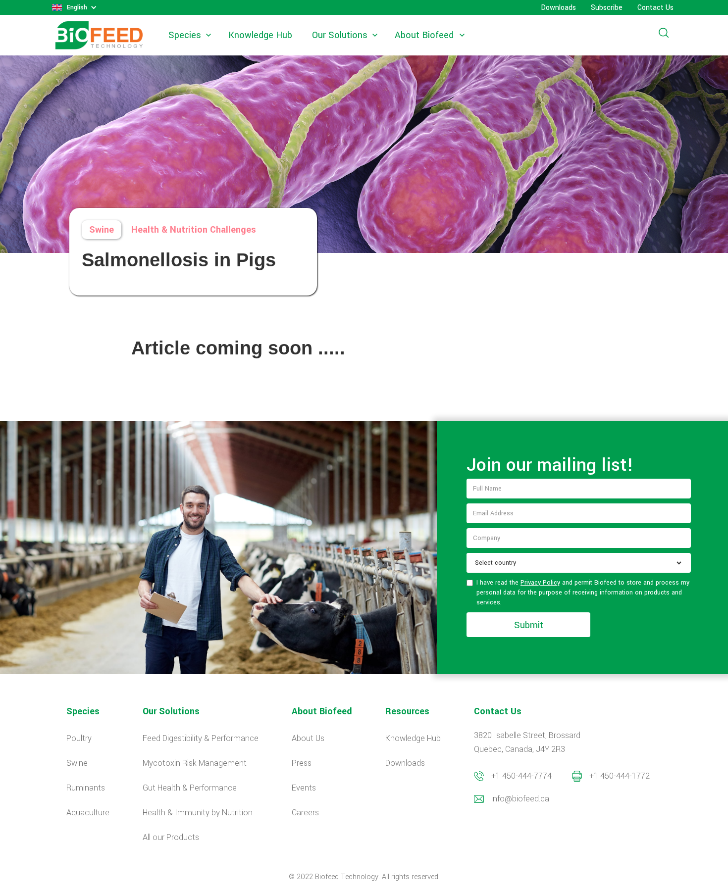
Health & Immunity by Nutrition (198, 812)
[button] (74, 7)
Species (184, 35)
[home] (99, 35)
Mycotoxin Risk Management (195, 763)
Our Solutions (339, 35)
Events (304, 787)
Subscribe (607, 7)
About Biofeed (424, 35)
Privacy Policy (540, 582)
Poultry (79, 738)
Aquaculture (87, 812)
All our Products (171, 837)
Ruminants (85, 787)
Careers (305, 812)
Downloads (558, 7)
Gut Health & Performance (190, 787)
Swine (101, 229)
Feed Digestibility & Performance (201, 738)
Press (302, 763)
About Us (308, 738)
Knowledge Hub (260, 35)
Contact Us (655, 7)
